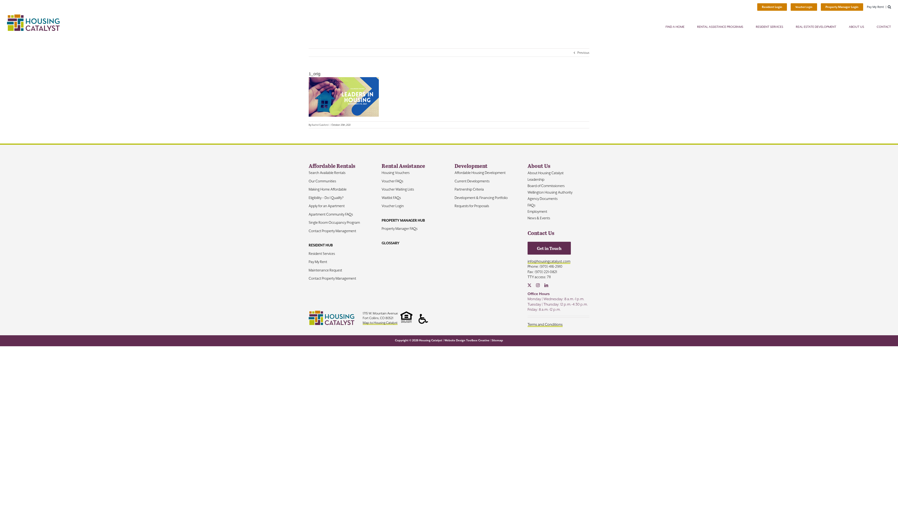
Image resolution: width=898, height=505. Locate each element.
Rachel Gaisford (320, 124)
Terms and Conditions (545, 324)
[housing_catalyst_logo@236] (33, 16)
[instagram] (538, 285)
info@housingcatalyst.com (549, 261)
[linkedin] (546, 285)
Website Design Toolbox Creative (466, 340)
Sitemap (497, 340)
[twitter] (529, 285)
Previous (583, 52)
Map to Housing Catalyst (380, 323)
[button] (889, 7)
